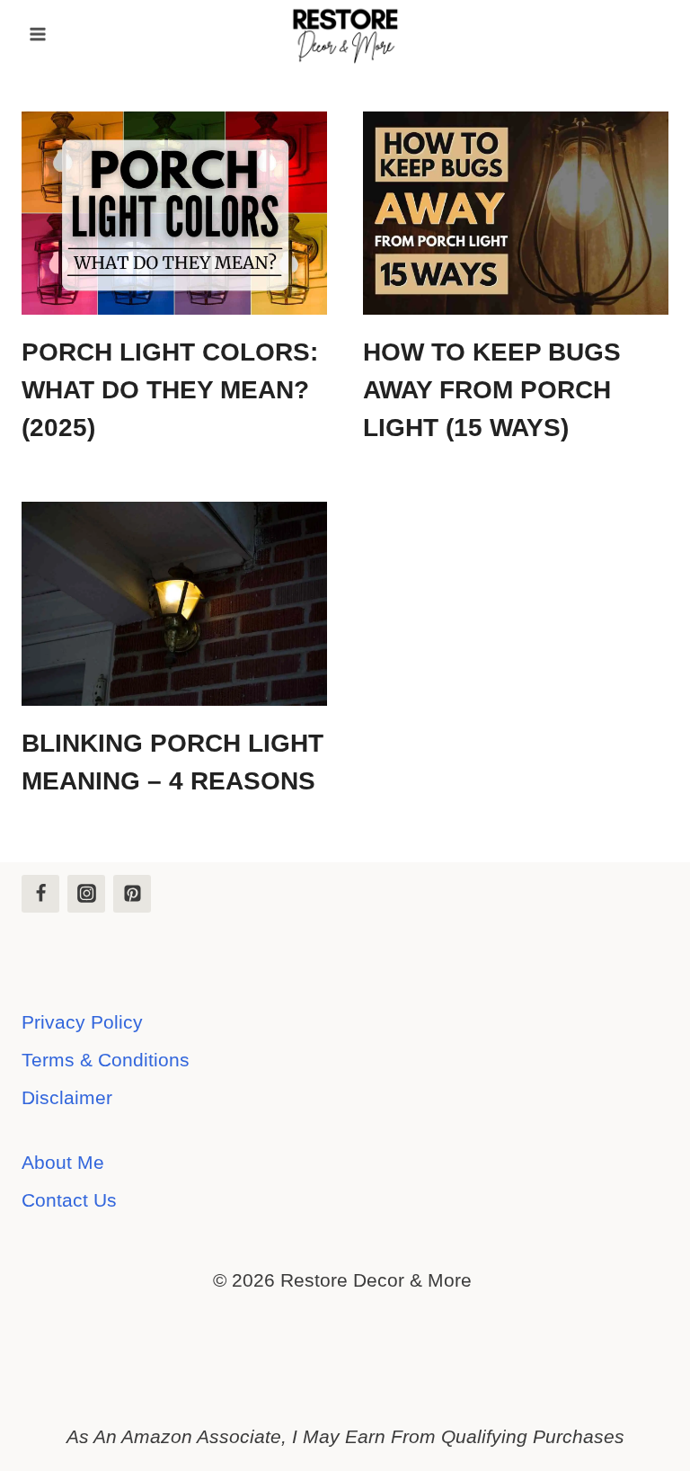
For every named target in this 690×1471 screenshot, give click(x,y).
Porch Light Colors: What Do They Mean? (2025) (170, 389)
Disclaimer (67, 1097)
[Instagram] (86, 894)
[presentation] (174, 213)
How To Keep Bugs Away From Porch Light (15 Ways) (492, 389)
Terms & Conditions (106, 1059)
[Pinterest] (132, 894)
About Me (63, 1162)
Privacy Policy (82, 1022)
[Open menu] (38, 34)
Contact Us (69, 1200)
